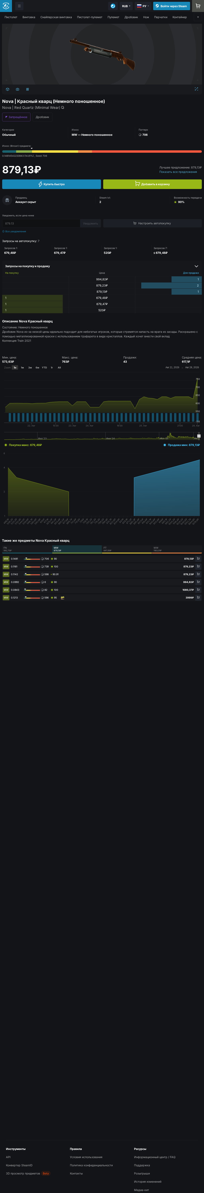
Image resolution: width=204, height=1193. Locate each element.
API (8, 1157)
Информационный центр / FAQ (155, 1157)
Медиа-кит (141, 1190)
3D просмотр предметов (23, 1173)
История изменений (147, 1181)
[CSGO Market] (6, 6)
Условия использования (86, 1157)
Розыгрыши (142, 1173)
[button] (11, 17)
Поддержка (142, 1165)
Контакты (76, 1173)
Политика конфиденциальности (91, 1165)
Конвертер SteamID (19, 1165)
